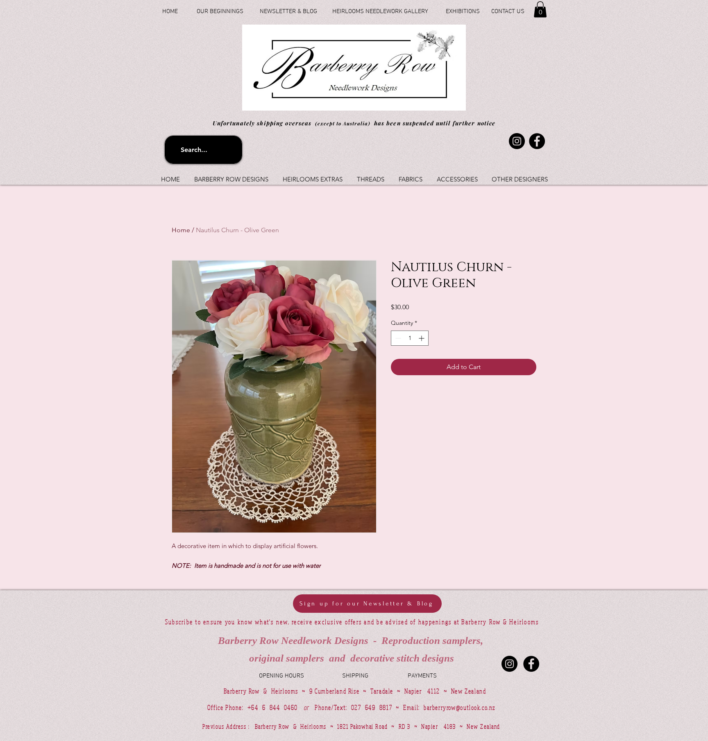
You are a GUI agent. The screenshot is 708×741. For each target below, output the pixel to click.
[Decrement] (397, 338)
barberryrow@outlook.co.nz (459, 707)
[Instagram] (517, 141)
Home (181, 230)
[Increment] (422, 338)
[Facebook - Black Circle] (531, 664)
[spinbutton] (409, 338)
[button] (540, 9)
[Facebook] (537, 141)
